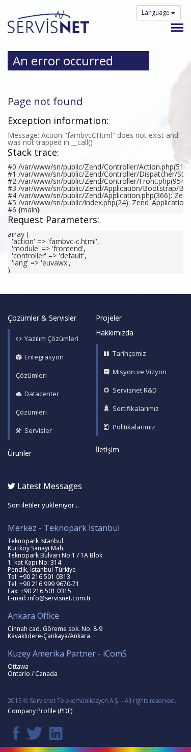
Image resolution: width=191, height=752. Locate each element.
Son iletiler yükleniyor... (43, 505)
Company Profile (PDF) (40, 711)
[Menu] (177, 27)
